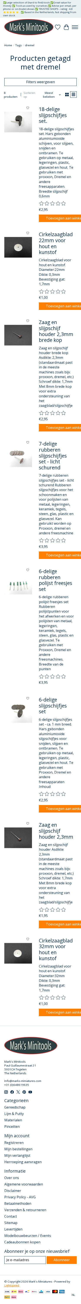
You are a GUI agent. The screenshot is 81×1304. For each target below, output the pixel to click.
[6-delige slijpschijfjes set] (18, 712)
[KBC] (41, 1292)
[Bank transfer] (7, 1292)
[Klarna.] (13, 1297)
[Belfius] (34, 1292)
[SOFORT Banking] (20, 1292)
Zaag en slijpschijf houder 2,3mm (56, 830)
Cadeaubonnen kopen (22, 1242)
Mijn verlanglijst (17, 1155)
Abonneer (62, 1259)
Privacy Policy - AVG (20, 1197)
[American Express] (62, 1292)
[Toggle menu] (75, 27)
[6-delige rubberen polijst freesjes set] (18, 584)
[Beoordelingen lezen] (53, 203)
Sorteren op (29, 95)
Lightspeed (11, 1285)
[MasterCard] (55, 1292)
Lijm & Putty (14, 1113)
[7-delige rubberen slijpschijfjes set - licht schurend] (18, 456)
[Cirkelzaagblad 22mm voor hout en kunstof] (18, 247)
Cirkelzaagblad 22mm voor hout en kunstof (56, 243)
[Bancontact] (27, 1292)
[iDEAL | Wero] (14, 1292)
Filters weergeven (40, 82)
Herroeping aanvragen (23, 1162)
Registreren (14, 1142)
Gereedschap (14, 1107)
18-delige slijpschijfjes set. (53, 115)
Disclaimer (12, 1190)
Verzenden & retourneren (25, 1210)
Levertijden (13, 1229)
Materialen (13, 1120)
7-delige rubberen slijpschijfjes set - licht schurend (53, 455)
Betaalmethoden (17, 1203)
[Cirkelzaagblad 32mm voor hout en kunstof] (18, 953)
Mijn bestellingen (18, 1149)
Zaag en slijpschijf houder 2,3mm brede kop (56, 331)
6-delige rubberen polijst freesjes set (55, 580)
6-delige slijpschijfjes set (53, 705)
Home (8, 45)
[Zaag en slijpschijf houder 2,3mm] (18, 837)
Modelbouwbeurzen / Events (27, 1235)
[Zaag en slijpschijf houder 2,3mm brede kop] (18, 335)
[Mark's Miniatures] (28, 27)
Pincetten (12, 1126)
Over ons (11, 1177)
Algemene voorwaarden (23, 1184)
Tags (18, 45)
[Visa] (48, 1292)
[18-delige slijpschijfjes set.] (18, 122)
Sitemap (10, 1222)
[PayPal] (7, 1297)
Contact (10, 1216)
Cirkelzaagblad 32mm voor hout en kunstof (56, 949)
